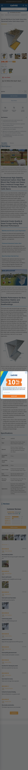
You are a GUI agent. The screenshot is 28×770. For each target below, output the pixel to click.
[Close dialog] (26, 372)
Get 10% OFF (14, 396)
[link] (14, 375)
